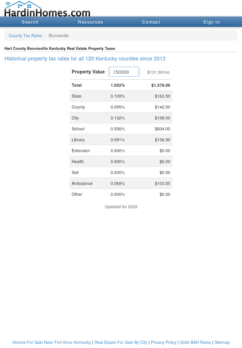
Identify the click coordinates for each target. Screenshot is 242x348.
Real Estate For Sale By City (120, 342)
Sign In (211, 22)
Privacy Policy (163, 342)
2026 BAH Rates (195, 342)
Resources (90, 22)
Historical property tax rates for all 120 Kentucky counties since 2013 (85, 58)
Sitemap (222, 342)
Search (30, 22)
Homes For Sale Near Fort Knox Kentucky (51, 342)
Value (88, 71)
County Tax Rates (25, 35)
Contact (151, 22)
